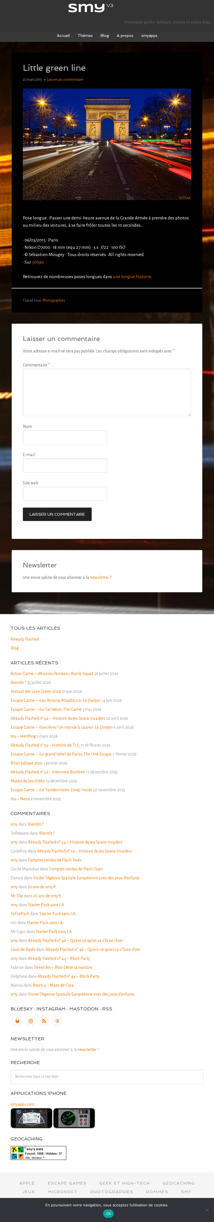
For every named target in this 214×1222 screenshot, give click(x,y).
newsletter (99, 577)
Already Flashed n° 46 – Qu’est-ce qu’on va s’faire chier (75, 940)
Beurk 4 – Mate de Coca (53, 985)
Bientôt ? (18, 682)
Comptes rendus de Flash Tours (55, 860)
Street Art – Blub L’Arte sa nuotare (63, 967)
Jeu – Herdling (23, 736)
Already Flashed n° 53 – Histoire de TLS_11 (47, 745)
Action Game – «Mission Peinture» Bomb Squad (52, 673)
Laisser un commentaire (65, 80)
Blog (15, 648)
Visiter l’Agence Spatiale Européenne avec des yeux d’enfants (86, 878)
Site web (30, 483)
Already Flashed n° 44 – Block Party (59, 958)
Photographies (54, 300)
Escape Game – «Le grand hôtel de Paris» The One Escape (61, 754)
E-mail (29, 455)
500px (38, 262)
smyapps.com (22, 1104)
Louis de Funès (23, 949)
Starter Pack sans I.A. (46, 905)
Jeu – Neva (20, 799)
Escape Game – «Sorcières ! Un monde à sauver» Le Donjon (62, 727)
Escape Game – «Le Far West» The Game (46, 709)
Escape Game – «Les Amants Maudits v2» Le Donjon (56, 700)
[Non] (207, 1210)
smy (107, 8)
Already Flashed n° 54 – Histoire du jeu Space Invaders (58, 718)
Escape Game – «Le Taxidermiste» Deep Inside (51, 790)
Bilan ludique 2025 (27, 763)
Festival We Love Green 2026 (36, 691)
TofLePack (20, 913)
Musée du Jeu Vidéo (28, 781)
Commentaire (36, 365)
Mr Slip (17, 896)
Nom (27, 426)
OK (108, 1213)
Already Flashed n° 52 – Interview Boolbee (48, 772)
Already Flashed (25, 639)
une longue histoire (132, 276)
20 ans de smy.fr (42, 887)
